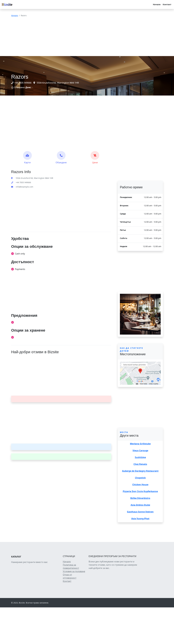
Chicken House (140, 484)
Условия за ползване (74, 571)
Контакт (167, 4)
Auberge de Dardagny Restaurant (140, 470)
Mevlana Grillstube (140, 443)
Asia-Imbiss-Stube (140, 504)
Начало (157, 4)
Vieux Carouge (140, 450)
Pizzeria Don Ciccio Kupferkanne (140, 491)
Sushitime (140, 457)
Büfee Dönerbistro (140, 498)
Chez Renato (140, 464)
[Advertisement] (81, 37)
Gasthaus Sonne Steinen (140, 511)
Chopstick (140, 477)
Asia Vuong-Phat (140, 518)
